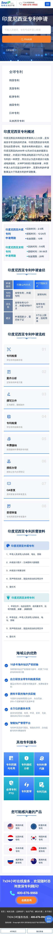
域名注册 (10, 911)
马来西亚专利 (16, 121)
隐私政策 (8, 922)
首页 (3, 911)
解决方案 (39, 911)
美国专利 (14, 88)
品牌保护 (20, 911)
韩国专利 (14, 80)
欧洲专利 (14, 96)
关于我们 (48, 911)
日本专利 (14, 113)
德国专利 (14, 104)
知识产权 (29, 911)
